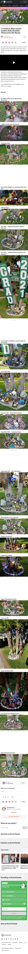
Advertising (14, 942)
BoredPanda (7, 2)
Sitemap (9, 944)
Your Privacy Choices (6, 942)
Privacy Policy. (19, 918)
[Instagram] (4, 938)
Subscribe (14, 913)
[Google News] (17, 938)
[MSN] (15, 938)
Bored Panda (6, 935)
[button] (23, 850)
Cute (3, 791)
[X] (8, 938)
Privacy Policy (18, 948)
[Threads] (13, 938)
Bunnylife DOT (7, 36)
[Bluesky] (10, 938)
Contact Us (4, 944)
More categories (7, 903)
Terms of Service (5, 950)
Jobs (25, 942)
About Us (21, 942)
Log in (25, 1)
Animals (3, 25)
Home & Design (8, 25)
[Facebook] (2, 938)
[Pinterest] (6, 938)
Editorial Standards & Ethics (7, 948)
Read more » (14, 812)
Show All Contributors (14, 816)
